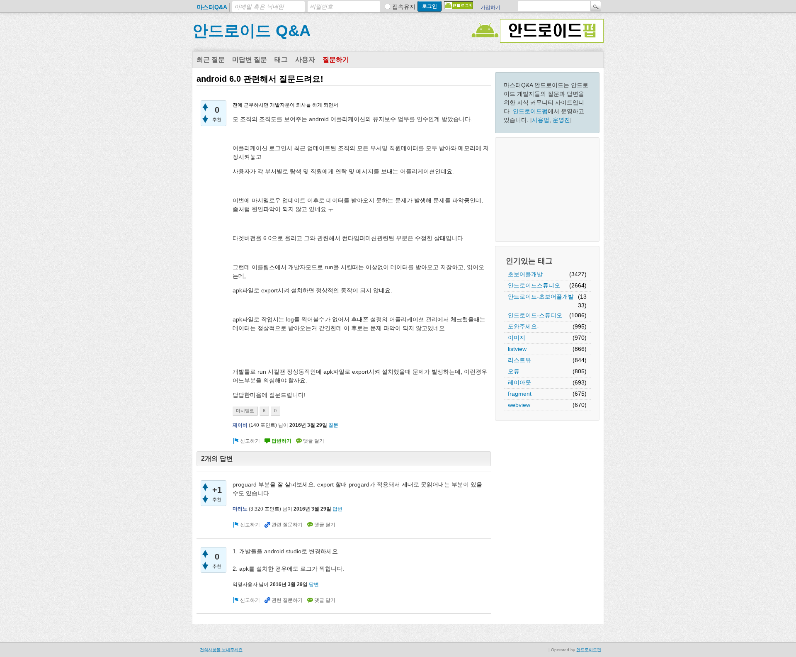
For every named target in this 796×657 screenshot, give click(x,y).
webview (519, 405)
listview (517, 349)
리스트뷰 (519, 360)
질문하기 (336, 59)
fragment (519, 393)
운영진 (561, 120)
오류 (513, 371)
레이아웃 (519, 382)
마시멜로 (245, 410)
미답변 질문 (249, 59)
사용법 (540, 120)
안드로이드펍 (530, 111)
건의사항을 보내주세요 (221, 649)
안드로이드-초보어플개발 (541, 296)
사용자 (305, 59)
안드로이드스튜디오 (534, 285)
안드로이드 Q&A (251, 30)
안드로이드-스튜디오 (535, 315)
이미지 (516, 337)
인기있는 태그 (529, 261)
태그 (281, 59)
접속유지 (403, 7)
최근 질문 (211, 59)
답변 (337, 509)
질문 (333, 425)
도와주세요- (523, 326)
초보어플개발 (525, 274)
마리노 (240, 509)
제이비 (240, 425)
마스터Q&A (212, 7)
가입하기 (490, 7)
